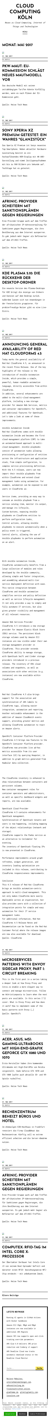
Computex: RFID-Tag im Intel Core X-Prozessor (24, 1252)
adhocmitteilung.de (15, 1385)
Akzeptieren (10, 1414)
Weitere (10, 1379)
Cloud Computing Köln (25, 12)
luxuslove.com (13, 1396)
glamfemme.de (12, 1392)
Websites (18, 1379)
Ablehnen (22, 1414)
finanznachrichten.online (18, 1389)
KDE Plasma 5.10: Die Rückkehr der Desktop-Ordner (21, 278)
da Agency (6, 59)
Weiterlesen (16, 1409)
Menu (25, 31)
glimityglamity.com (29, 1392)
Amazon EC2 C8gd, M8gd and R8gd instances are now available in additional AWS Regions (21, 1328)
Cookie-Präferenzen (37, 1414)
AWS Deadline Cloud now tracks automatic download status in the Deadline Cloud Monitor (22, 1354)
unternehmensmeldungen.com (19, 1382)
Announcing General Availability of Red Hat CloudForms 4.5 (24, 349)
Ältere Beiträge (10, 1295)
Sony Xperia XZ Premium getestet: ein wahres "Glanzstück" (24, 135)
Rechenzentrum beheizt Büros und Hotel (21, 1116)
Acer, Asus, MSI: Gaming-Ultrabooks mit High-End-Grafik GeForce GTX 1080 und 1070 (24, 1048)
